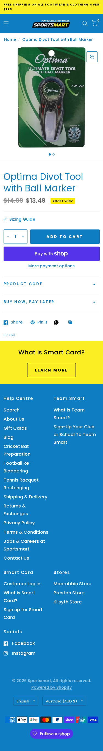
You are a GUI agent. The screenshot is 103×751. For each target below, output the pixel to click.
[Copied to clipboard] (71, 322)
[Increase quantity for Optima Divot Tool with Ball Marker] (23, 237)
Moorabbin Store (72, 584)
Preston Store (69, 593)
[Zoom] (92, 56)
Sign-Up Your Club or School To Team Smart (75, 434)
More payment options (51, 266)
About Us (14, 419)
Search (12, 410)
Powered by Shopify (51, 687)
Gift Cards (15, 428)
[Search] (85, 23)
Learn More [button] (51, 370)
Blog (8, 437)
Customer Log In (22, 584)
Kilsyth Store (68, 602)
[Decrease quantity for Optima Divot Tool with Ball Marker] (8, 237)
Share (17, 322)
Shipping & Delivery (26, 497)
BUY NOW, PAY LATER (29, 301)
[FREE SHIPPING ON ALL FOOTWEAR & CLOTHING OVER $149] (52, 7)
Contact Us (16, 558)
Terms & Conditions (26, 532)
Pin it (42, 322)
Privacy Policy (19, 523)
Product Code (23, 284)
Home (10, 39)
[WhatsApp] (57, 322)
